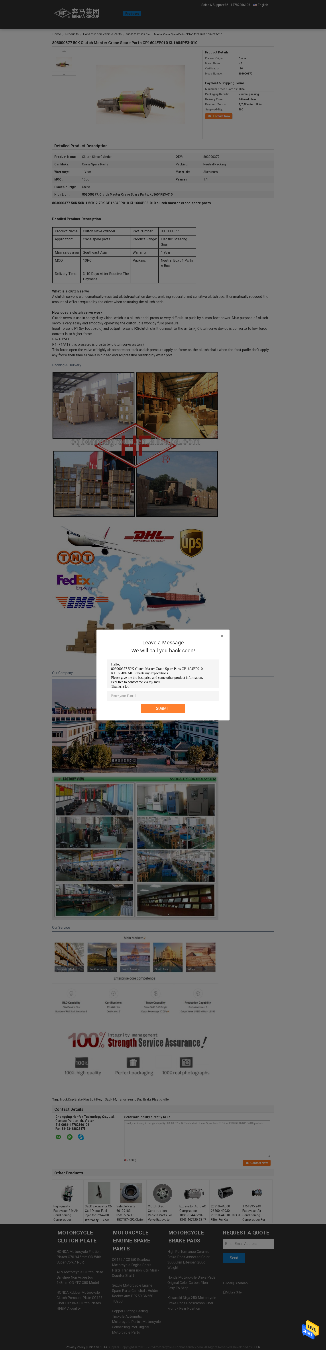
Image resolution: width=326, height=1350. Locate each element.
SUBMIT (163, 708)
